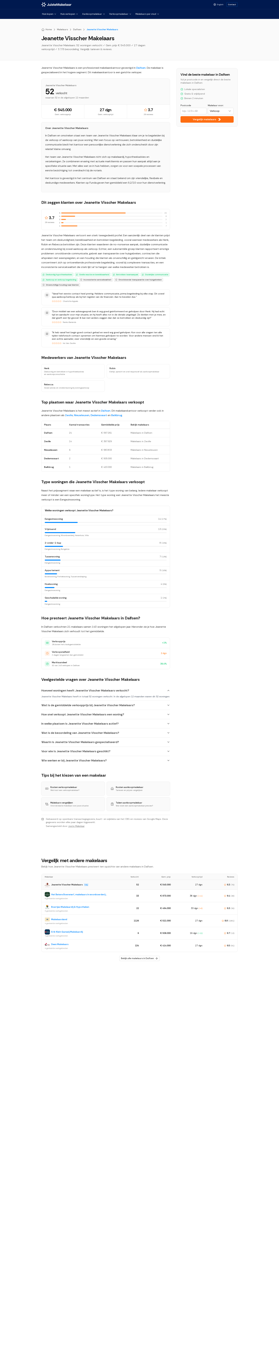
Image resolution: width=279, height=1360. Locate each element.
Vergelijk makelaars (204, 119)
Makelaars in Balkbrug (142, 467)
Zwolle (69, 415)
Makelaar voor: (216, 105)
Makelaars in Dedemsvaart (145, 458)
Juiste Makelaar (76, 826)
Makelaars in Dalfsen (141, 432)
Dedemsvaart (99, 415)
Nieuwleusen (81, 415)
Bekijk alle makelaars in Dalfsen (137, 958)
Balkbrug (116, 415)
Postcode (186, 105)
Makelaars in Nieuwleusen (144, 449)
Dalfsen (141, 67)
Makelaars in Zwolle (141, 441)
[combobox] (221, 111)
